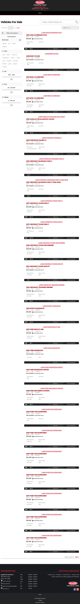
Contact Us (6, 588)
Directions (36, 9)
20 (26, 91)
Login (40, 594)
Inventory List (51, 574)
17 (26, 467)
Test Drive (55, 48)
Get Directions (7, 581)
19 (26, 217)
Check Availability (71, 48)
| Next (17, 28)
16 (26, 322)
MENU (40, 13)
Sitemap (58, 574)
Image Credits (75, 574)
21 (26, 301)
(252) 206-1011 (40, 7)
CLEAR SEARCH (11, 36)
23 (26, 404)
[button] (32, 38)
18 (26, 48)
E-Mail (43, 9)
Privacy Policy (66, 574)
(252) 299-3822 (13, 586)
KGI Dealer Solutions (40, 598)
